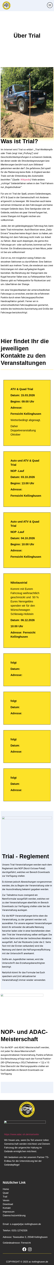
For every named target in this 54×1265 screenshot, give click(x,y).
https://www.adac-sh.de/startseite (21, 1134)
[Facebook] (24, 1249)
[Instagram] (30, 1249)
